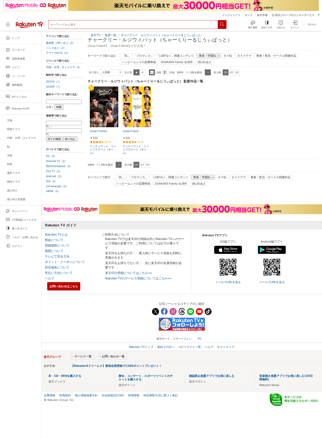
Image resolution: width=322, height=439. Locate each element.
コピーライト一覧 (189, 347)
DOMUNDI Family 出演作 (177, 62)
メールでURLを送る (228, 282)
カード (249, 15)
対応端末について (57, 267)
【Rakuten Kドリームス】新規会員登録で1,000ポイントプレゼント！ (116, 365)
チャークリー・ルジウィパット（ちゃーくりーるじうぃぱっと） (162, 35)
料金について (54, 240)
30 (225, 72)
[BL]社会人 (205, 62)
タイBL (227, 55)
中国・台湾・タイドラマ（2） (64, 67)
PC (200, 338)
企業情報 (49, 395)
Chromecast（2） (57, 186)
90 (237, 72)
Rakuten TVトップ (141, 347)
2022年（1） (54, 86)
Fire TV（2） (54, 171)
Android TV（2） (56, 161)
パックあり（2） (56, 47)
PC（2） (51, 156)
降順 (142, 72)
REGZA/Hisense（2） (59, 166)
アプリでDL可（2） (57, 53)
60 (231, 72)
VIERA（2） (53, 191)
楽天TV (95, 35)
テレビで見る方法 (57, 256)
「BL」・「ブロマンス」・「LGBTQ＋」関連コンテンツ (158, 55)
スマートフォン (182, 338)
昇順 (136, 72)
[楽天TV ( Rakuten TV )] (29, 26)
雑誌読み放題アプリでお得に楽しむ (212, 375)
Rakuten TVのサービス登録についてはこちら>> (138, 278)
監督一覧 (110, 35)
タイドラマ (244, 55)
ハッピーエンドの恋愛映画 (139, 62)
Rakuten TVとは (56, 234)
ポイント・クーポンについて (65, 262)
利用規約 (65, 395)
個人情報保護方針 (86, 395)
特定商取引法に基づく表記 (160, 395)
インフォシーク (231, 15)
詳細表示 (165, 72)
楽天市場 (262, 15)
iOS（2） (51, 181)
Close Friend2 (98, 131)
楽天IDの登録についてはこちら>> (128, 273)
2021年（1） (53, 81)
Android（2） (54, 176)
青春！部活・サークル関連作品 (276, 55)
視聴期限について (57, 245)
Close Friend (130, 131)
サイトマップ (225, 347)
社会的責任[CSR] (113, 395)
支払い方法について (59, 273)
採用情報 (133, 395)
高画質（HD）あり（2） (60, 42)
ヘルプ (49, 278)
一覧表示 (152, 72)
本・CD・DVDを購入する (64, 375)
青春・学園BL (207, 55)
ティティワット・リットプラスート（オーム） (103, 149)
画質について (54, 251)
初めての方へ (165, 347)
